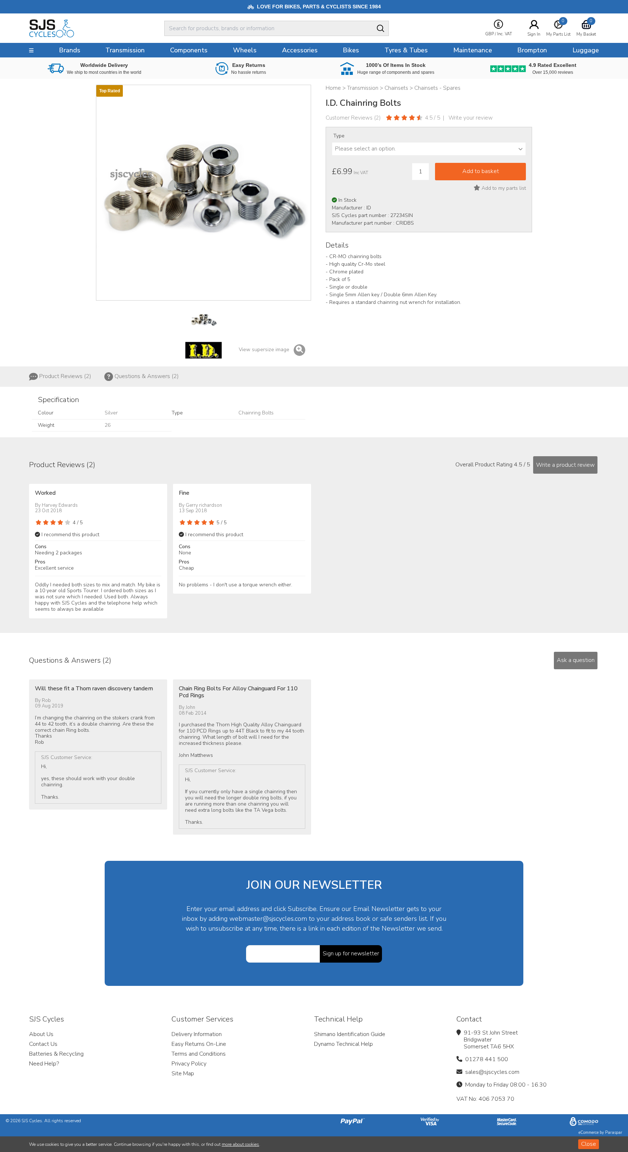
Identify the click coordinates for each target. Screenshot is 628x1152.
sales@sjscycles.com (492, 1072)
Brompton (532, 50)
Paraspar (613, 1132)
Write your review (470, 118)
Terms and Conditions (199, 1054)
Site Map (183, 1073)
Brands (69, 50)
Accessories (300, 50)
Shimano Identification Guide (349, 1034)
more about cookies (240, 1144)
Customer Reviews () (353, 118)
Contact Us (43, 1044)
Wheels (245, 50)
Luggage (585, 50)
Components (189, 50)
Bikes (351, 50)
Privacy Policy (189, 1064)
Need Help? (44, 1064)
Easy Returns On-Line (199, 1044)
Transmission (125, 50)
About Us (41, 1034)
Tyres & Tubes (406, 50)
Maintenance (472, 50)
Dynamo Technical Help (343, 1044)
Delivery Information (197, 1034)
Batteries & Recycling (56, 1054)
